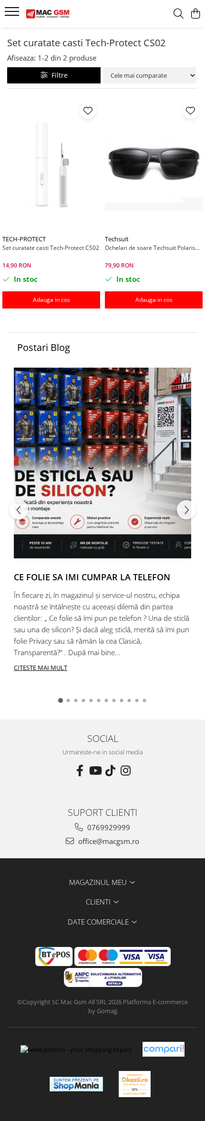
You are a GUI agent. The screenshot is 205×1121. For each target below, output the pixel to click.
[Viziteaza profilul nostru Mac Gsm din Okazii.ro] (135, 1084)
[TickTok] (110, 770)
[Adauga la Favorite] (88, 110)
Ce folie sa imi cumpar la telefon (92, 577)
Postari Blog (43, 347)
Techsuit (117, 239)
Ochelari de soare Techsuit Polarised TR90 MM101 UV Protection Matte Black (153, 248)
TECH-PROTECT (24, 239)
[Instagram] (125, 770)
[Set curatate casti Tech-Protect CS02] (51, 164)
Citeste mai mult (40, 667)
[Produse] (13, 14)
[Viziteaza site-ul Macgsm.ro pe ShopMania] (76, 1084)
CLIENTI (99, 901)
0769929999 (107, 827)
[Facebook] (79, 770)
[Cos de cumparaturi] (195, 14)
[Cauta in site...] (179, 14)
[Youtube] (95, 770)
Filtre (58, 75)
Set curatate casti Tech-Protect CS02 (50, 248)
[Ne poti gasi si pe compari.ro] (163, 1049)
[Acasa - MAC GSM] (62, 13)
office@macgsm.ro (107, 841)
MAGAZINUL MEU (99, 882)
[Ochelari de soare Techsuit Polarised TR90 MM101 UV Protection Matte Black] (154, 164)
